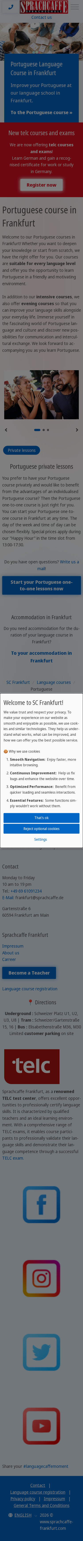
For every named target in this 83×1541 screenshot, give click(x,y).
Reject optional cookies (41, 828)
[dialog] (41, 770)
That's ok (41, 817)
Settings (40, 839)
